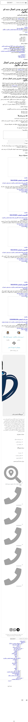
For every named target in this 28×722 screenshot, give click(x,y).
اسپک (16, 660)
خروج (26, 32)
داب (10, 321)
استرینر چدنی (14, 85)
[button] (26, 3)
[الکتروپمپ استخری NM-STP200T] (17, 51)
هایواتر (15, 650)
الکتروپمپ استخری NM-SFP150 (19, 284)
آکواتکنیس (15, 659)
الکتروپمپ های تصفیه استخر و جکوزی (14, 29)
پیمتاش (18, 646)
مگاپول (4, 29)
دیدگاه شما (24, 130)
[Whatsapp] (14, 629)
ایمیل (25, 143)
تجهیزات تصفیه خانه (23, 217)
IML (16, 657)
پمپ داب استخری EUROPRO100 (18, 319)
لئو (16, 666)
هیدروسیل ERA (16, 647)
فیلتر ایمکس (14, 653)
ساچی (15, 662)
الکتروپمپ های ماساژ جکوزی (13, 671)
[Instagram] (11, 629)
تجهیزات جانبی (19, 678)
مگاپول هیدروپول (16, 644)
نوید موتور (8, 182)
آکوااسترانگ (14, 663)
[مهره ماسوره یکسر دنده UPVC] (17, 46)
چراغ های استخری (16, 679)
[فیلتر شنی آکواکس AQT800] (18, 48)
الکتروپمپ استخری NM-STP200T (18, 215)
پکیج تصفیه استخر (16, 673)
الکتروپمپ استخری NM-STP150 (19, 250)
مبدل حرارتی (17, 670)
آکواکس (15, 652)
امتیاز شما (24, 127)
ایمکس (15, 668)
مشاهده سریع (24, 191)
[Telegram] (18, 629)
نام (26, 140)
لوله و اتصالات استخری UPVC (15, 643)
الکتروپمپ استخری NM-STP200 (19, 180)
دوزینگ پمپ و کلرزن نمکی (14, 675)
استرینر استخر (21, 18)
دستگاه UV (17, 674)
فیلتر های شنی (16, 649)
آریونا (16, 655)
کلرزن (18, 676)
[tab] (13, 54)
